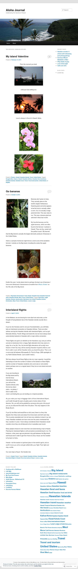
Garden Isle (61, 479)
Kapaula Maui (44, 519)
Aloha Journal (15, 10)
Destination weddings (64, 476)
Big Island (13, 296)
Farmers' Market (44, 479)
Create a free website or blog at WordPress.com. (26, 562)
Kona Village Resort (45, 524)
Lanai (53, 524)
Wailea (69, 547)
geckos (66, 479)
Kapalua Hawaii (63, 516)
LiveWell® (9, 487)
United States (37, 177)
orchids (42, 535)
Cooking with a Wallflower (13, 469)
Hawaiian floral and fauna (39, 179)
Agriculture (41, 297)
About (14, 43)
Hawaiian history (44, 496)
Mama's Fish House (46, 527)
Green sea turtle (44, 483)
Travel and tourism (33, 180)
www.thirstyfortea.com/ (13, 473)
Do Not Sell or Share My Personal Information (52, 562)
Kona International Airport (28, 458)
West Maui (44, 552)
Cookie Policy (37, 566)
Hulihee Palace (56, 510)
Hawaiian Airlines (27, 179)
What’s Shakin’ (43, 284)
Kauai (51, 518)
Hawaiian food (35, 296)
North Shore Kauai (45, 533)
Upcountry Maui (62, 547)
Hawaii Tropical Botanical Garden (51, 505)
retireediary (9, 481)
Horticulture (9, 301)
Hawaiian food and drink (62, 492)
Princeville (43, 539)
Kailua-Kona (46, 515)
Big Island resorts (44, 474)
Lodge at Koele (60, 524)
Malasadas (68, 524)
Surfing (55, 539)
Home (8, 43)
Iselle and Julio (61, 66)
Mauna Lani (44, 530)
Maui (20, 297)
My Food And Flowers (12, 475)
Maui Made (9, 477)
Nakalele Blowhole (59, 530)
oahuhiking (9, 485)
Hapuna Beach (53, 483)
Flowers (13, 177)
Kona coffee (43, 521)
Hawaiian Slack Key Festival (57, 499)
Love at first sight (62, 64)
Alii (41, 471)
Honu (64, 508)
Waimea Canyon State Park (58, 550)
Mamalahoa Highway (57, 527)
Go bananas (13, 191)
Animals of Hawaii (46, 471)
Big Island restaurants (58, 473)
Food (25, 296)
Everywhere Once (11, 483)
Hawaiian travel (20, 180)
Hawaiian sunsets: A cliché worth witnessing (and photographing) (64, 53)
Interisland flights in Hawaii (13, 458)
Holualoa (51, 508)
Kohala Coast (59, 518)
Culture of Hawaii (54, 476)
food (56, 479)
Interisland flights (16, 309)
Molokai (51, 530)
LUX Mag (8, 471)
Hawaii (18, 177)
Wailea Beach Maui (45, 549)
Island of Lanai (58, 513)
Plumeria (57, 535)
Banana (13, 299)
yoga (50, 552)
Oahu (65, 533)
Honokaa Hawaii (58, 508)
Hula (51, 510)
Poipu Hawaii (63, 535)
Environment (20, 296)
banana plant (19, 299)
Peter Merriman (50, 535)
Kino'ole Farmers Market (13, 489)
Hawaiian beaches (59, 486)
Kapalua (54, 516)
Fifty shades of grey (63, 62)
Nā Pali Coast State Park (57, 533)
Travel (31, 177)
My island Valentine (17, 56)
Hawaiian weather (64, 502)
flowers (16, 179)
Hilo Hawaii (44, 508)
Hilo (63, 505)
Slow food (50, 539)
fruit (30, 299)
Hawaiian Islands (24, 177)
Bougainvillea (9, 179)
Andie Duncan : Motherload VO (15, 479)
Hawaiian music (44, 499)
